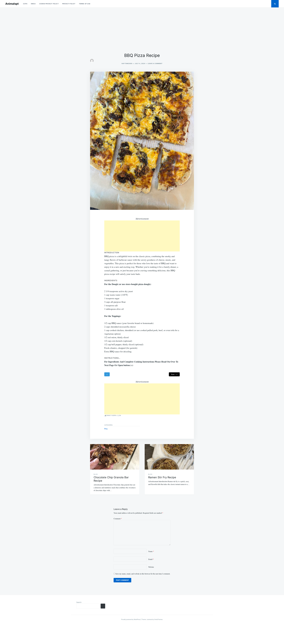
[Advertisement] (142, 30)
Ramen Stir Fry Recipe (162, 477)
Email (151, 559)
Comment (118, 518)
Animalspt (12, 3)
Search (78, 602)
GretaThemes (158, 619)
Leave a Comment (155, 63)
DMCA (33, 4)
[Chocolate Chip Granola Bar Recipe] (114, 457)
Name (151, 551)
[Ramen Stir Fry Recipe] (169, 457)
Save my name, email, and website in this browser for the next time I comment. (142, 574)
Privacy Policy (68, 4)
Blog (105, 429)
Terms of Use (84, 4)
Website (151, 567)
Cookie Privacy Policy (49, 4)
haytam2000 (127, 63)
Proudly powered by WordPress (131, 619)
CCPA (25, 4)
